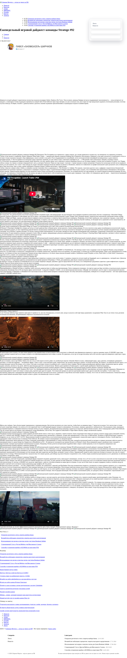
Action (6, 9)
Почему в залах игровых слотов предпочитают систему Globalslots (21, 585)
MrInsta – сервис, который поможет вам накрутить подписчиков (20, 595)
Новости (6, 5)
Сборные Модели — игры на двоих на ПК (19, 629)
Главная (6, 34)
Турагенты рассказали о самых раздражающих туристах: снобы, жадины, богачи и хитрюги (29, 604)
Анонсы (6, 15)
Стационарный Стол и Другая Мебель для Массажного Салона (27, 23)
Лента (6, 625)
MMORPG (7, 10)
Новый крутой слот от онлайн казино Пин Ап (14, 598)
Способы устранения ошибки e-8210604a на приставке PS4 (25, 25)
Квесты (6, 14)
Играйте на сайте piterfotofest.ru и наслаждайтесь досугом (18, 579)
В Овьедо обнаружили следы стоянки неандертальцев (17, 607)
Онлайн (6, 12)
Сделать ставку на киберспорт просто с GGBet (15, 576)
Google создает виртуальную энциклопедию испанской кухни (20, 611)
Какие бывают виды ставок (8, 569)
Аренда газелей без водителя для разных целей (15, 588)
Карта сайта (52, 629)
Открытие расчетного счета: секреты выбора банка (23, 18)
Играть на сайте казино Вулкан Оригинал (13, 582)
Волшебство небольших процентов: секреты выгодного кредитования (29, 20)
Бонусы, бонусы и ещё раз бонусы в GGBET (14, 573)
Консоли (6, 7)
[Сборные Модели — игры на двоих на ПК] (14, 2)
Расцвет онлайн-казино (7, 592)
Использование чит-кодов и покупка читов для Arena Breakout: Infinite (29, 22)
